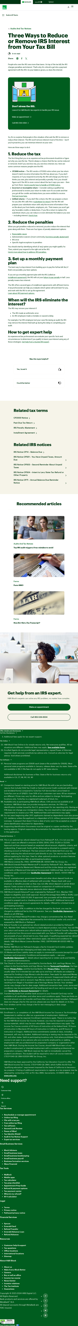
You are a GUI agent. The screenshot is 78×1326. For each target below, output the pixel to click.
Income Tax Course (7, 1009)
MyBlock (8, 1174)
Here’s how (33, 215)
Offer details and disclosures (10, 731)
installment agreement (17, 277)
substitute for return (42, 202)
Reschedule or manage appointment (20, 1115)
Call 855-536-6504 (19, 123)
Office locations (11, 1251)
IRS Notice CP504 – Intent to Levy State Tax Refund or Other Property (39, 473)
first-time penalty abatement (56, 237)
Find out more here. (19, 196)
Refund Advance (11, 1234)
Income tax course (12, 1278)
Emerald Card (10, 1226)
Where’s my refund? (12, 1194)
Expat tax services (12, 1139)
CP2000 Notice (21, 418)
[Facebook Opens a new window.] (45, 1300)
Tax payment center (13, 1191)
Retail (2, 781)
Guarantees (9, 1289)
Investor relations (12, 1283)
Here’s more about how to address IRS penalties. (27, 252)
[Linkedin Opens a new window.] (45, 1315)
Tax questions (10, 1248)
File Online (4, 741)
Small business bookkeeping (16, 1156)
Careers (7, 1272)
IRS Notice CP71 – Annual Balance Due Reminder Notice (36, 481)
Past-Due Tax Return (23, 423)
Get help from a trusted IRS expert (35, 342)
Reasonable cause (19, 234)
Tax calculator (10, 1180)
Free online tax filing (13, 1123)
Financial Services (7, 836)
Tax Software (5, 760)
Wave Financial (10, 1164)
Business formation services (16, 1161)
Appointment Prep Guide (15, 1185)
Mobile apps (9, 1177)
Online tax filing (11, 1117)
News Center (10, 1281)
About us (8, 1267)
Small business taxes (13, 1153)
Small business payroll (14, 1158)
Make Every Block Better (14, 1270)
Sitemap (7, 1256)
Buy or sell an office (12, 1275)
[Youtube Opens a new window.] (45, 1310)
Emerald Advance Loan (14, 1232)
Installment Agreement (24, 433)
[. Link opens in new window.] (7, 1321)
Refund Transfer (11, 1229)
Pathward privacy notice (14, 1213)
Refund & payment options (15, 1188)
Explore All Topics (12, 15)
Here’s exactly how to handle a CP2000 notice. (42, 185)
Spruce (7, 1223)
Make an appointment (20, 117)
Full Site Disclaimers (7, 733)
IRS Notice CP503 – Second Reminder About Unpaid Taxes (38, 466)
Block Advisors (10, 1150)
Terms (7, 1207)
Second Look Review (13, 1128)
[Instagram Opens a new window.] (45, 1305)
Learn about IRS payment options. (21, 293)
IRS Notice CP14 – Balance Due (28, 452)
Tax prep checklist (12, 1183)
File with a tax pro (11, 1120)
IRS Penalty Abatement (24, 428)
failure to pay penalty (51, 277)
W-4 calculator (10, 1196)
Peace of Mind (10, 1131)
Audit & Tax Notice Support (16, 1137)
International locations (14, 1253)
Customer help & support (15, 1245)
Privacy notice (10, 1210)
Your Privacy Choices (7, 1325)
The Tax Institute (11, 1286)
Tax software (9, 1126)
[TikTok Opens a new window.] (45, 1295)
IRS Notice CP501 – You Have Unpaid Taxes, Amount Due (38, 458)
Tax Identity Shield (12, 1134)
